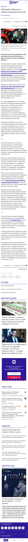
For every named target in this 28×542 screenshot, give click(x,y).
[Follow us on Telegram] (16, 527)
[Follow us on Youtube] (9, 527)
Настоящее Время (5, 15)
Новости (3, 6)
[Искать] (22, 540)
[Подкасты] (23, 527)
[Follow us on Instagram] (12, 527)
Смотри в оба (8, 466)
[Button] (8, 22)
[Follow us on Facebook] (2, 527)
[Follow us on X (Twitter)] (5, 527)
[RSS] (19, 527)
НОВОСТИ (6, 426)
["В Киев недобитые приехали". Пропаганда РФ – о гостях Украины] (14, 482)
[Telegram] (14, 540)
